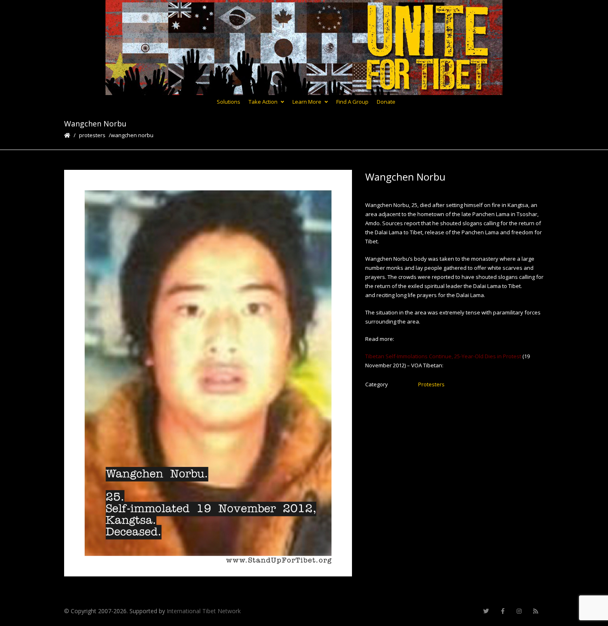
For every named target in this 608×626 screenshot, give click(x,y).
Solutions (228, 101)
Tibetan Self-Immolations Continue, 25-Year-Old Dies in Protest (443, 356)
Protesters (92, 135)
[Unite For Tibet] (304, 47)
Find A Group (352, 101)
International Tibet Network (204, 611)
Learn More (306, 101)
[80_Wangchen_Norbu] (208, 373)
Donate (386, 101)
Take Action (263, 101)
